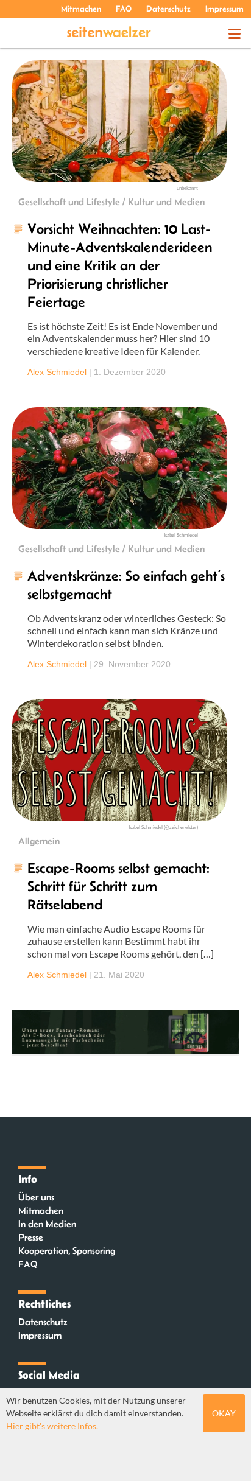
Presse (30, 1237)
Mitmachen (81, 8)
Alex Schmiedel (57, 372)
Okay (224, 1413)
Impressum (224, 8)
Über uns (36, 1197)
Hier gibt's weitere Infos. (52, 1426)
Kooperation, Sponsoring (66, 1250)
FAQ (124, 8)
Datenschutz (168, 8)
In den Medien (47, 1224)
